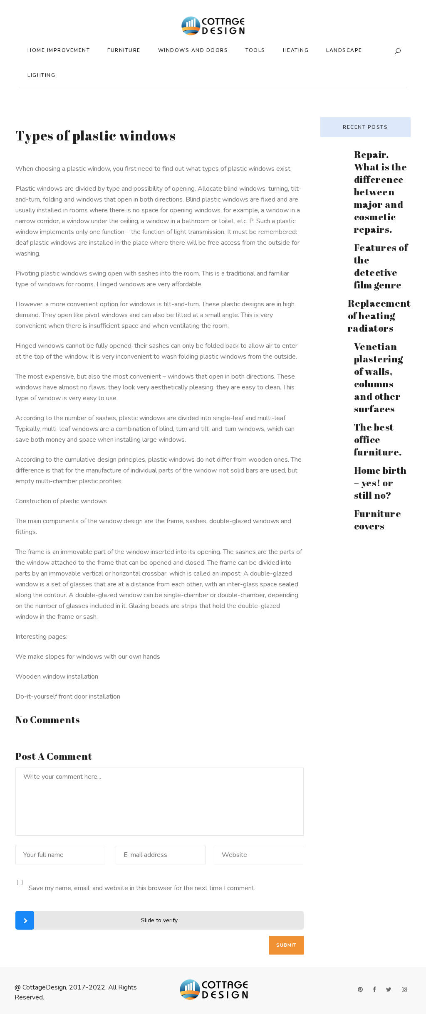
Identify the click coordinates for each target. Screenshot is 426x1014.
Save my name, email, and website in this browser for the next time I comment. (142, 888)
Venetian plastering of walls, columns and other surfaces (378, 377)
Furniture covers (377, 519)
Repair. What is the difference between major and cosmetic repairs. (380, 192)
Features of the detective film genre (381, 266)
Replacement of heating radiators (379, 316)
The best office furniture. (378, 439)
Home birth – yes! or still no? (380, 483)
